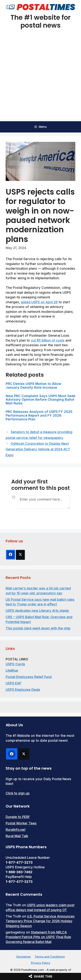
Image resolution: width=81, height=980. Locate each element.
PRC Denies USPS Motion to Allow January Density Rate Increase (33, 385)
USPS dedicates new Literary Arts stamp (37, 611)
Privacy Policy (40, 963)
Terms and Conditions (50, 956)
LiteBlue (12, 670)
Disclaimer (23, 956)
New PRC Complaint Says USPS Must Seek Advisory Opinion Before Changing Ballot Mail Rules (40, 399)
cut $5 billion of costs (47, 340)
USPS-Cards (15, 664)
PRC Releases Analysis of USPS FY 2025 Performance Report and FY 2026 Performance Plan (39, 415)
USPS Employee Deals (23, 690)
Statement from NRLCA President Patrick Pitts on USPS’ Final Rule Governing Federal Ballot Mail (38, 937)
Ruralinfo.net (15, 830)
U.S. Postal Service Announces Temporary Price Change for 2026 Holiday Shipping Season (40, 921)
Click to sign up (18, 793)
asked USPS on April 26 (39, 302)
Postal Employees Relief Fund (29, 677)
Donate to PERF (18, 817)
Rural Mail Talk (17, 836)
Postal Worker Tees (21, 823)
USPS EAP (13, 683)
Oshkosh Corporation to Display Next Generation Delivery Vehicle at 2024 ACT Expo (38, 449)
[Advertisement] (40, 79)
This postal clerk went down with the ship (38, 628)
